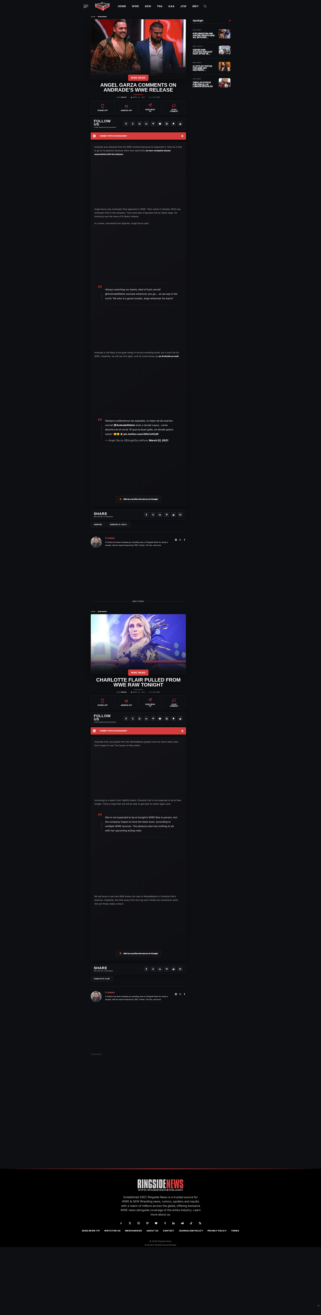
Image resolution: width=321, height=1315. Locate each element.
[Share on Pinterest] (166, 514)
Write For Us (112, 1231)
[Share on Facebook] (146, 514)
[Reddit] (180, 123)
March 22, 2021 (158, 440)
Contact (168, 1231)
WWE (135, 6)
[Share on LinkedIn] (160, 514)
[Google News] (139, 123)
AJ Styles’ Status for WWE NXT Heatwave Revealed (202, 68)
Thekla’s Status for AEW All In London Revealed (203, 84)
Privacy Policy (217, 1231)
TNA (160, 6)
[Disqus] (138, 1096)
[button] (205, 6)
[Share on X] (153, 514)
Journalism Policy (191, 1231)
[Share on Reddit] (173, 514)
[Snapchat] (173, 123)
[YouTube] (160, 123)
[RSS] (200, 1223)
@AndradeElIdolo (124, 425)
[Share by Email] (180, 514)
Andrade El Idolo (118, 524)
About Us (152, 1231)
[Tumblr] (165, 1223)
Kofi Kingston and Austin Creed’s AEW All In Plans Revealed (204, 36)
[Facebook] (126, 123)
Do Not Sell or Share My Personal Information (160, 1245)
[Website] (175, 539)
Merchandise (133, 1231)
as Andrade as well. (168, 356)
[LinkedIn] (146, 123)
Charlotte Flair (102, 979)
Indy (195, 6)
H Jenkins (123, 97)
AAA (171, 6)
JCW (183, 6)
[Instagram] (166, 123)
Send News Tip (91, 1231)
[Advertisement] (113, 331)
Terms (235, 1231)
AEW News (197, 30)
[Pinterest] (153, 123)
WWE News (102, 16)
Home (122, 6)
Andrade (98, 524)
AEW (148, 6)
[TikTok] (191, 1223)
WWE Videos (198, 46)
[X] (132, 123)
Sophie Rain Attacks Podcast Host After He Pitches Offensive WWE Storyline (203, 52)
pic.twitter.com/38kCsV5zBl (141, 434)
